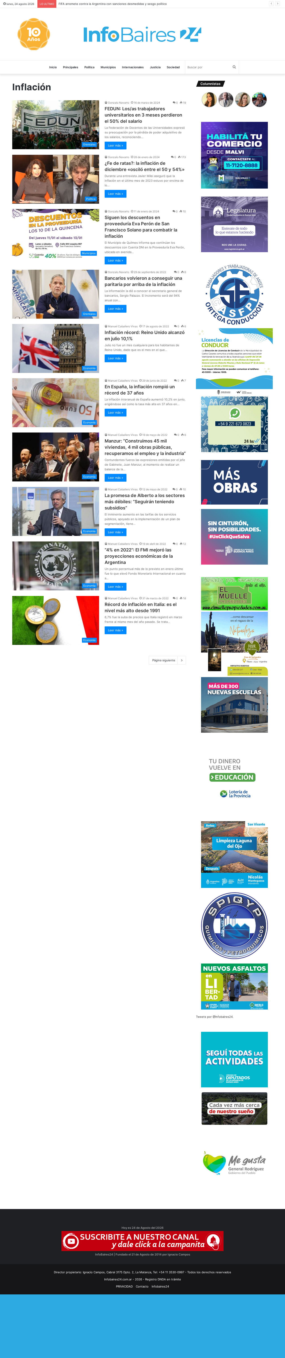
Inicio (53, 67)
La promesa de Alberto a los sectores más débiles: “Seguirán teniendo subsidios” (145, 502)
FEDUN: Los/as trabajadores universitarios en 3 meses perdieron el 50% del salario (143, 115)
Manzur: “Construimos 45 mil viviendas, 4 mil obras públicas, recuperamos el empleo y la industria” (145, 447)
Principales (70, 67)
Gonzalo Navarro (118, 102)
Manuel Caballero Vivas (123, 326)
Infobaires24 (160, 1286)
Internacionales (133, 67)
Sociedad (173, 67)
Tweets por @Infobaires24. (215, 1016)
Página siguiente (163, 660)
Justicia (155, 67)
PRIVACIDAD (124, 1286)
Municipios (108, 67)
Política (89, 67)
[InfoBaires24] (142, 34)
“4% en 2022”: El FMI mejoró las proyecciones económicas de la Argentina (139, 556)
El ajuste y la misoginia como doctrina (85, 4)
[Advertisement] (133, 1325)
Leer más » (115, 145)
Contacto (142, 1286)
